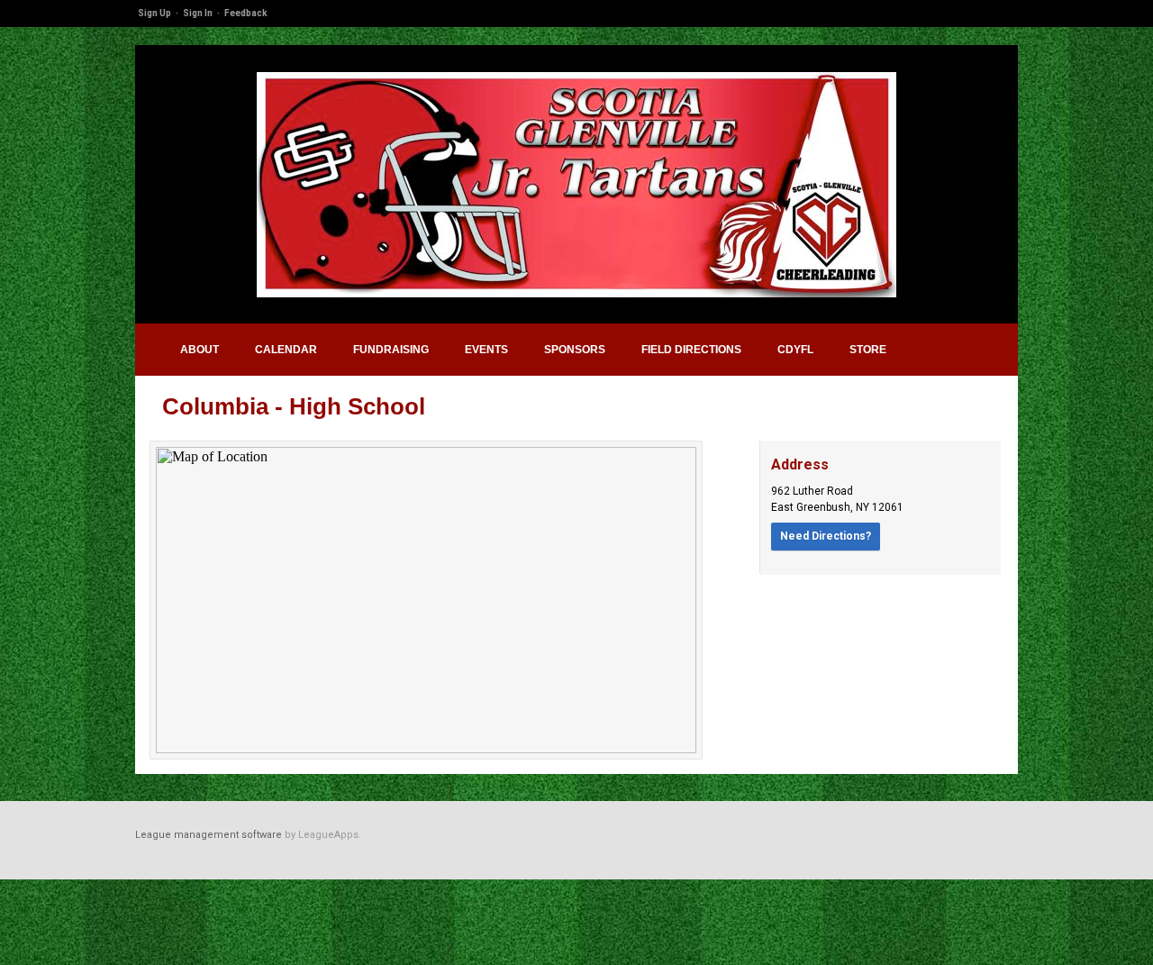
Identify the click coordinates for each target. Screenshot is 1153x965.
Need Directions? (825, 536)
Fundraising (391, 349)
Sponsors (574, 349)
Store (867, 349)
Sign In (198, 13)
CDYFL (795, 349)
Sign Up (154, 13)
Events (486, 349)
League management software (208, 835)
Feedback (246, 13)
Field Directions (691, 349)
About (199, 349)
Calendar (286, 349)
